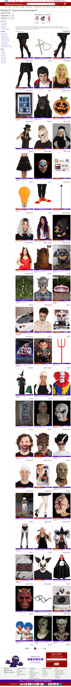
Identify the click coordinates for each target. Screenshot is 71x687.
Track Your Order (10, 672)
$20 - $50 (3, 55)
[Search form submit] (54, 4)
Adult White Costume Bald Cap (21, 488)
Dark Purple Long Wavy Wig (39, 241)
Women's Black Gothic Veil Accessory (59, 149)
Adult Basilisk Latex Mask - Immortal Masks (41, 642)
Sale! (65, 7)
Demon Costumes (4, 34)
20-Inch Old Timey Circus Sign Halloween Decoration (59, 302)
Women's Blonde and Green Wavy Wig (59, 89)
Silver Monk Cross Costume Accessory (41, 59)
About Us (32, 670)
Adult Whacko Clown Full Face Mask (40, 179)
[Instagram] (37, 659)
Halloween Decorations (5, 29)
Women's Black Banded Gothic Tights (59, 59)
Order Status (19, 671)
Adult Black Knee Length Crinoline (21, 179)
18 (37, 648)
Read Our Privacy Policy (56, 666)
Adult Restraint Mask (38, 333)
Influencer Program (59, 674)
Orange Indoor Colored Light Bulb (21, 210)
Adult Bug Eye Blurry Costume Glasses (41, 612)
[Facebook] (29, 659)
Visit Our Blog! (36, 662)
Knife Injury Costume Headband (40, 550)
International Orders (21, 674)
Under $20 (3, 54)
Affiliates (31, 671)
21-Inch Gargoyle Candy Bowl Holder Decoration (61, 271)
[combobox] (40, 4)
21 (41, 648)
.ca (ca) (43, 670)
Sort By (66, 31)
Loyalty (56, 675)
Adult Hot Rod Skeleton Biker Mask (40, 149)
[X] (31, 659)
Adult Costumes (8, 7)
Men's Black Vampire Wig (39, 89)
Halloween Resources (34, 678)
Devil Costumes (4, 36)
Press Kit (31, 677)
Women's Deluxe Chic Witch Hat (58, 550)
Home (7, 668)
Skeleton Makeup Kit (56, 333)
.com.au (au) (44, 673)
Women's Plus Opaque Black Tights (21, 59)
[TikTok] (42, 659)
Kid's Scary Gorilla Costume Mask (58, 241)
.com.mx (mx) (45, 674)
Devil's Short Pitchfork (56, 364)
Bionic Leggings (18, 550)
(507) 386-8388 (49, 1)
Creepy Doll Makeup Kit (57, 179)
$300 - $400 (3, 61)
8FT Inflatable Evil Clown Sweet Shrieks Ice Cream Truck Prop (24, 365)
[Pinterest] (34, 659)
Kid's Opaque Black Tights (20, 89)
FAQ (18, 675)
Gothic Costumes (4, 43)
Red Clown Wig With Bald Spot (58, 396)
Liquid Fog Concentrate (19, 519)
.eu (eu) (43, 675)
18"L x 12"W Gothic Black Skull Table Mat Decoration (61, 612)
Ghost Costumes (4, 42)
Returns (18, 673)
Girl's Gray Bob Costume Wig (20, 241)
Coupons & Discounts (59, 670)
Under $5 (3, 51)
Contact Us (58, 1)
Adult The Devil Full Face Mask (21, 612)
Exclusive (22, 7)
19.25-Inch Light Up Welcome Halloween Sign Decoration (23, 581)
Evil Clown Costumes (5, 37)
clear (13, 13)
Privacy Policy (33, 674)
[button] (60, 4)
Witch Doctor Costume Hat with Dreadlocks (23, 149)
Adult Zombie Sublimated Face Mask (22, 457)
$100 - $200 (3, 58)
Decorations (60, 7)
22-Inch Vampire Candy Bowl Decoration (41, 364)
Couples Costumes (38, 7)
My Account (9, 670)
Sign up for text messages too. (54, 661)
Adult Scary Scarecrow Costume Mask (59, 488)
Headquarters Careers (34, 673)
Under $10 (3, 52)
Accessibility (32, 675)
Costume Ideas (29, 7)
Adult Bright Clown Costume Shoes (40, 210)
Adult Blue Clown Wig (19, 642)
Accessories (54, 7)
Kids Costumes (16, 7)
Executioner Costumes (5, 39)
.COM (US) (18, 1)
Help (66, 1)
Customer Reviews (59, 671)
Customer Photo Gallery (60, 673)
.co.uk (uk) (44, 671)
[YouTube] (39, 659)
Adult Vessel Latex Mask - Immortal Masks (60, 519)
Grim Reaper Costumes (5, 45)
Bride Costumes (4, 33)
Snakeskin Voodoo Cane (57, 210)
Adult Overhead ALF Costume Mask (40, 271)
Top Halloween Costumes (58, 677)
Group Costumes (46, 7)
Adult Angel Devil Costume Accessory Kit (22, 271)
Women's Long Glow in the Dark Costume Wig (42, 396)
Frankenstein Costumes (5, 40)
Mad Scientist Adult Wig (57, 457)
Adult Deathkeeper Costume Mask (58, 642)
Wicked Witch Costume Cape (20, 396)
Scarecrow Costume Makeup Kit (40, 488)
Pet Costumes (3, 26)
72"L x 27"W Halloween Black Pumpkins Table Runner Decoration (23, 333)
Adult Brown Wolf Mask (38, 457)
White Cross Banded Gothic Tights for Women (42, 519)
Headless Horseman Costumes (6, 46)
